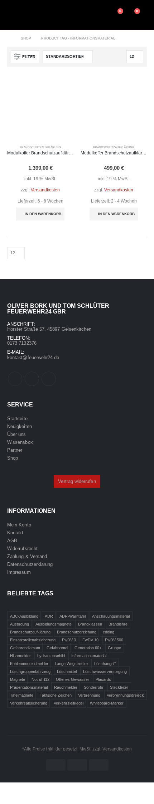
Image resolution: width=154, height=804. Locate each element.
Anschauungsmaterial (111, 616)
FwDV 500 (114, 640)
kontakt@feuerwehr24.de (33, 357)
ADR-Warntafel (72, 616)
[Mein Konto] (99, 14)
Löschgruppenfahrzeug (30, 671)
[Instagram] (49, 379)
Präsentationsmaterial (29, 687)
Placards (103, 679)
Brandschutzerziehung (76, 632)
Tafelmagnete (21, 695)
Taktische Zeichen (56, 695)
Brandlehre (118, 624)
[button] (25, 56)
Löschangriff (105, 663)
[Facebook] (15, 379)
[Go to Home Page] (9, 38)
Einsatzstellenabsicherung (33, 640)
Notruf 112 (40, 679)
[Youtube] (32, 379)
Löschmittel (67, 671)
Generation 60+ (87, 648)
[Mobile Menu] (11, 15)
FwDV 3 (69, 640)
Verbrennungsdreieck (125, 695)
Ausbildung (19, 624)
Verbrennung (89, 695)
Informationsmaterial (88, 656)
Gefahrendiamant (25, 648)
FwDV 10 (90, 640)
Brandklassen (90, 624)
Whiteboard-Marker (107, 703)
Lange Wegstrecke (71, 663)
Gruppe (114, 648)
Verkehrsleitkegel (68, 703)
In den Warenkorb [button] (43, 214)
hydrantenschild (51, 656)
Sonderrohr (94, 687)
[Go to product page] (40, 107)
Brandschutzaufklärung (40, 147)
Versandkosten (45, 189)
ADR (49, 616)
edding (108, 632)
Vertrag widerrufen (77, 481)
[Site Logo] (35, 15)
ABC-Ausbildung (24, 616)
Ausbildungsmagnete (53, 624)
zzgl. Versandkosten (112, 749)
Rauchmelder (65, 687)
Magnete (17, 679)
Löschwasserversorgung (105, 671)
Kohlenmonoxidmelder (29, 663)
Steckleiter (119, 687)
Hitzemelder (20, 656)
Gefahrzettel (57, 648)
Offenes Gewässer (72, 679)
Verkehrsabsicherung (28, 703)
